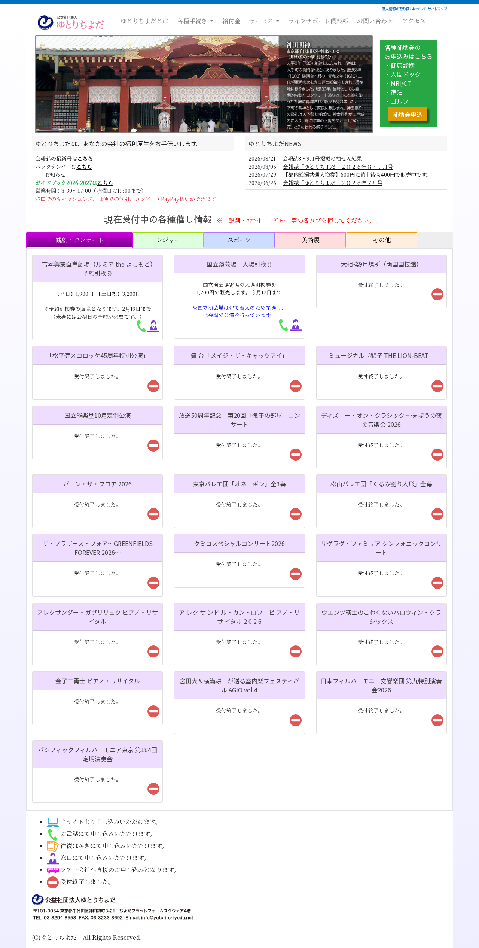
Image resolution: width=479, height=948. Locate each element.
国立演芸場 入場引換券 (239, 263)
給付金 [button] (231, 20)
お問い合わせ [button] (375, 20)
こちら (85, 158)
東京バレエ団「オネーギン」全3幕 (239, 483)
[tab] (79, 240)
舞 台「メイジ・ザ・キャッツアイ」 (239, 355)
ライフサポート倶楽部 (318, 20)
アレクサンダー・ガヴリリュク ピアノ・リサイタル (97, 617)
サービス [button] (262, 20)
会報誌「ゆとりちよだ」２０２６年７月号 (332, 182)
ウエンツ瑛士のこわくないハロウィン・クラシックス (381, 617)
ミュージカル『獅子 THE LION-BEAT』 (381, 355)
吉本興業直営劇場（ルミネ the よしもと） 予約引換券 (103, 268)
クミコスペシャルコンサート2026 (239, 543)
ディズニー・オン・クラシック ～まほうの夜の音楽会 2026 (381, 420)
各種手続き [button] (193, 20)
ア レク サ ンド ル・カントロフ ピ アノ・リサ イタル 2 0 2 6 (239, 617)
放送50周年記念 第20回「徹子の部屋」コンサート (239, 420)
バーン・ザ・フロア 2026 (97, 483)
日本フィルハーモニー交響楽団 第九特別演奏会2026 (381, 685)
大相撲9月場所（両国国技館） (381, 263)
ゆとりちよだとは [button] (144, 20)
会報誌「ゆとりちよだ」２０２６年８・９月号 (338, 166)
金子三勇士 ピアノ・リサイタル (97, 680)
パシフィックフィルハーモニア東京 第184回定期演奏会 (97, 754)
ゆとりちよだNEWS (274, 143)
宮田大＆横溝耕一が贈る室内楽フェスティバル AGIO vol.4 (239, 685)
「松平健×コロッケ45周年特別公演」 (97, 355)
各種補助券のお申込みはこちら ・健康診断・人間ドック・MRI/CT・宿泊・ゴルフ (409, 81)
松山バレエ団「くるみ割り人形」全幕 (381, 483)
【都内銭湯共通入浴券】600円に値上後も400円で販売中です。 (357, 174)
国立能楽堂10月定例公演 (97, 415)
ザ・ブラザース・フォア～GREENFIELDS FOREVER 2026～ (97, 548)
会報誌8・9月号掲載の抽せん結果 (322, 158)
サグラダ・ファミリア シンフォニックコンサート (381, 548)
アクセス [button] (414, 20)
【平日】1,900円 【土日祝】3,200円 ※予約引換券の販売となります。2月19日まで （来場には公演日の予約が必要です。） (97, 305)
